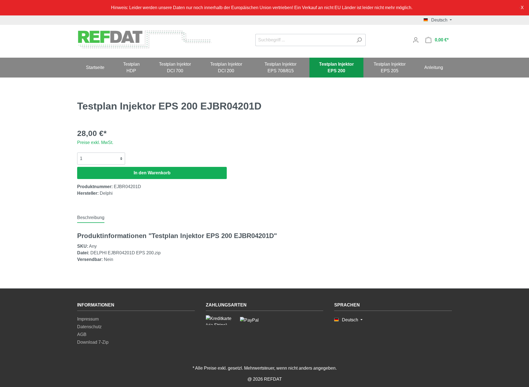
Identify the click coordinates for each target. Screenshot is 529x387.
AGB (82, 334)
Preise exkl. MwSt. (95, 142)
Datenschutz (89, 326)
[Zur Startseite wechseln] (144, 39)
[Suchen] (359, 40)
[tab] (90, 217)
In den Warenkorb (152, 172)
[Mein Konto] (415, 40)
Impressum (88, 319)
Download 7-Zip (93, 342)
